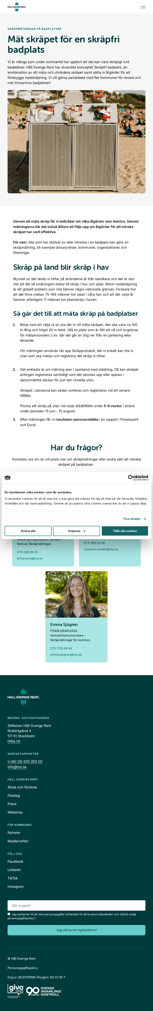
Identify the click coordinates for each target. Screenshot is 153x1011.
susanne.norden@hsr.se (101, 549)
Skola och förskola (22, 787)
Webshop (15, 812)
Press (12, 804)
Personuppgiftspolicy (23, 968)
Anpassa (74, 531)
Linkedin (14, 870)
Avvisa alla (28, 531)
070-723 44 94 (61, 648)
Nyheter (14, 832)
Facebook (15, 861)
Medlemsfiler (18, 841)
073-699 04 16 (94, 543)
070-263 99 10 (27, 552)
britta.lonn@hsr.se (30, 558)
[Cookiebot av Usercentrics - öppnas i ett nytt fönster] (131, 478)
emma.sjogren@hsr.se (66, 654)
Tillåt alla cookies (125, 531)
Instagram (16, 886)
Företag (14, 795)
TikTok (13, 878)
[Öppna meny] (143, 7)
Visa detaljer (132, 518)
